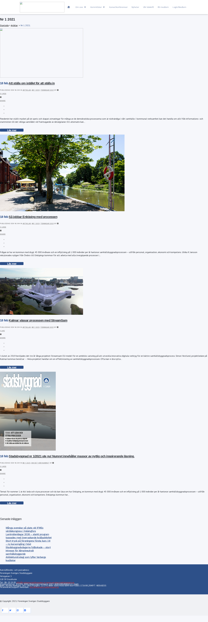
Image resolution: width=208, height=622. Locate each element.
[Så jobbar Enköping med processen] (62, 210)
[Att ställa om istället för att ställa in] (41, 77)
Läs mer (11, 130)
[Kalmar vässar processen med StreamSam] (41, 314)
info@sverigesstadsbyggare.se (31, 582)
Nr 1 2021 (36, 90)
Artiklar (14, 25)
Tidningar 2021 (47, 90)
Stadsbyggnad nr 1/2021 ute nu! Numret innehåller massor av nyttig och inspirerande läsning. (71, 456)
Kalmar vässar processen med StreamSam (38, 320)
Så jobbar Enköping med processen (33, 217)
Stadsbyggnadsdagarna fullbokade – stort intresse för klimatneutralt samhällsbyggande (28, 550)
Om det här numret (40, 463)
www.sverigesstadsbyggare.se (60, 582)
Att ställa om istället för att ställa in (32, 83)
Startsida (4, 25)
